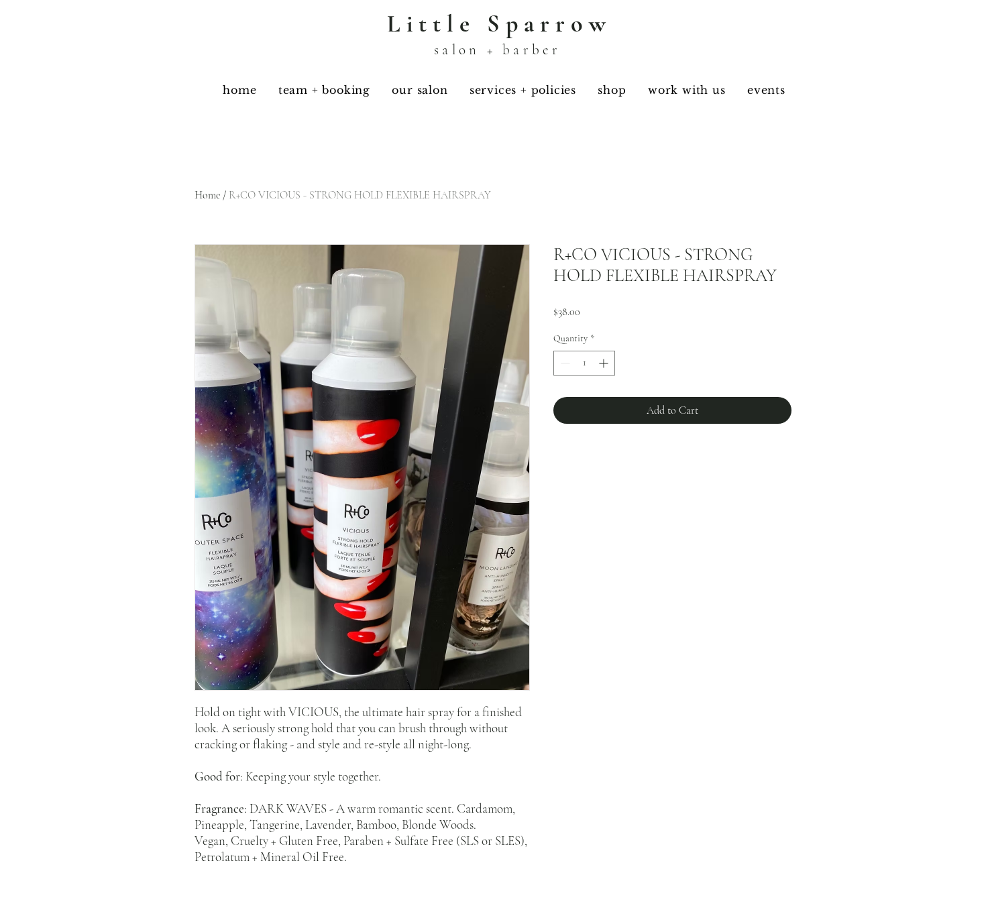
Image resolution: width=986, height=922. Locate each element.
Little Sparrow (499, 23)
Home (207, 195)
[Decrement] (563, 363)
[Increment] (604, 363)
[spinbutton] (584, 363)
